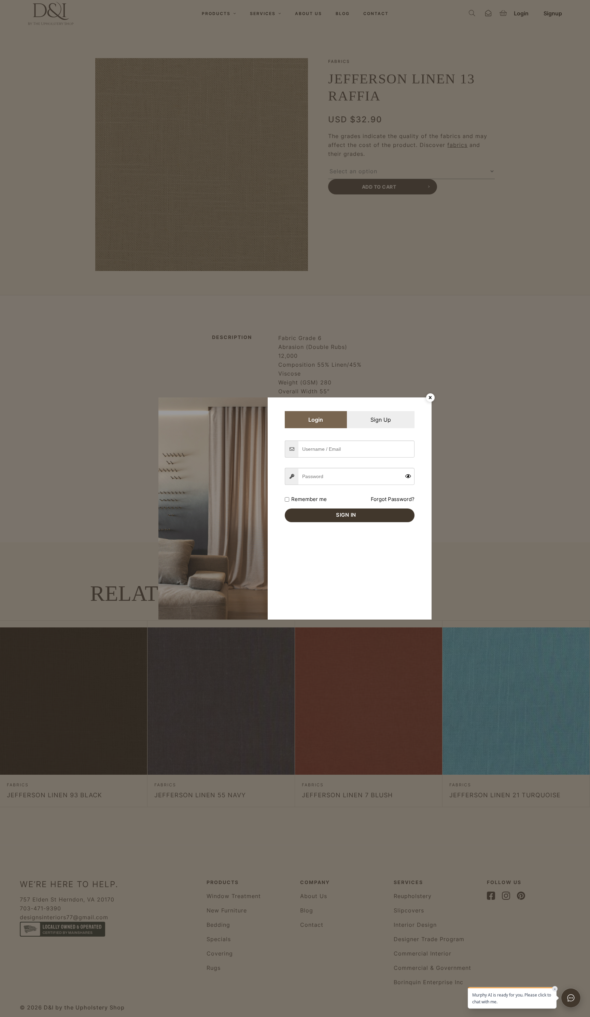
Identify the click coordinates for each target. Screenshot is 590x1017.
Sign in (346, 515)
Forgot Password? (393, 499)
